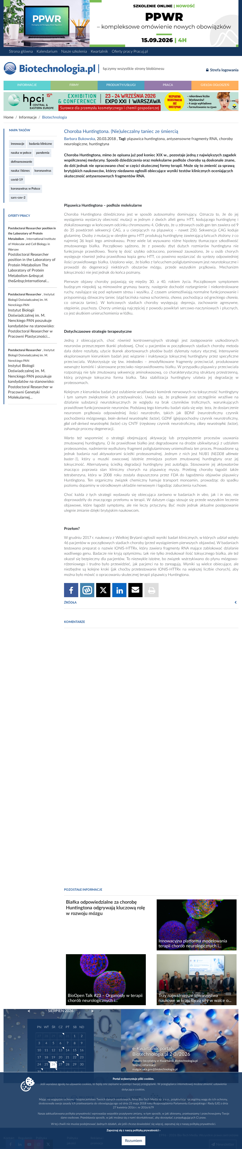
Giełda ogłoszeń (215, 85)
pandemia (42, 152)
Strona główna (21, 51)
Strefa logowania (223, 70)
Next (90, 1011)
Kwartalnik (99, 51)
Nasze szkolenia (74, 51)
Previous (31, 1011)
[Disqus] (151, 696)
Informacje (27, 85)
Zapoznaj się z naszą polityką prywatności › (133, 1130)
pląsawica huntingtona (146, 139)
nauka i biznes (20, 170)
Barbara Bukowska (79, 139)
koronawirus (43, 170)
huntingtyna (99, 144)
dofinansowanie (21, 161)
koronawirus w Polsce (25, 188)
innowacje (17, 143)
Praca (168, 85)
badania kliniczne (40, 143)
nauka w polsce (21, 152)
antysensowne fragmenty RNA (192, 139)
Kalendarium (47, 51)
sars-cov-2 (18, 197)
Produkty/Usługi (121, 85)
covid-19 (17, 179)
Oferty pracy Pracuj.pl (130, 51)
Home (8, 117)
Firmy (74, 85)
